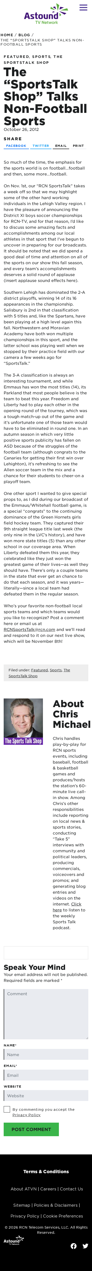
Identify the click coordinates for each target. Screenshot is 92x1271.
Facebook (16, 146)
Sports (41, 56)
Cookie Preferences (63, 1215)
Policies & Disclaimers (56, 1204)
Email (61, 146)
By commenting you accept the (44, 1112)
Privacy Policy (27, 1115)
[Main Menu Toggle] (83, 7)
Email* (10, 1066)
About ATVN (24, 1188)
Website (12, 1086)
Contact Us (71, 1188)
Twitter (41, 146)
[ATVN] (46, 13)
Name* (10, 1045)
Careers (48, 1188)
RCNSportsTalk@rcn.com (29, 629)
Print (78, 146)
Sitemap (21, 1204)
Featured (16, 56)
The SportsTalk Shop (33, 59)
